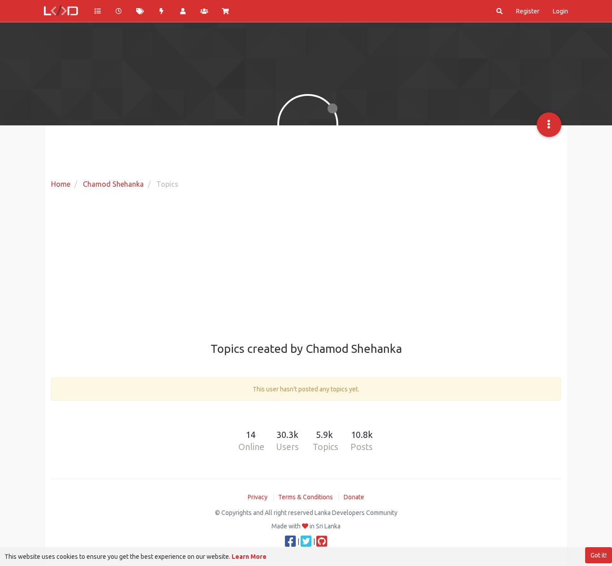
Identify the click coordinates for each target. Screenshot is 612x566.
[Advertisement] (306, 266)
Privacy (257, 497)
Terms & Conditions (305, 497)
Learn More (249, 556)
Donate (354, 497)
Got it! (598, 555)
